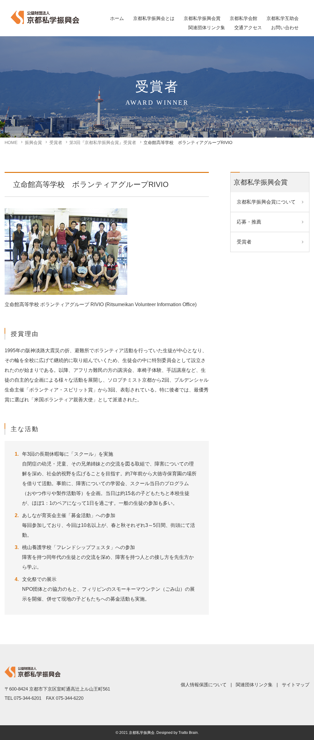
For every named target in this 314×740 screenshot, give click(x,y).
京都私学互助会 (282, 18)
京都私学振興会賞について (266, 201)
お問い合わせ (285, 27)
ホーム (117, 18)
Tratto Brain (188, 732)
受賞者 (55, 142)
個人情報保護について (204, 684)
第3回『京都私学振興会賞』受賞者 (102, 142)
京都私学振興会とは (153, 18)
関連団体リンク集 (206, 27)
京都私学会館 (243, 18)
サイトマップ (295, 684)
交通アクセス (248, 27)
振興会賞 (33, 142)
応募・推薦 (249, 221)
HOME (11, 142)
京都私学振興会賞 (202, 18)
